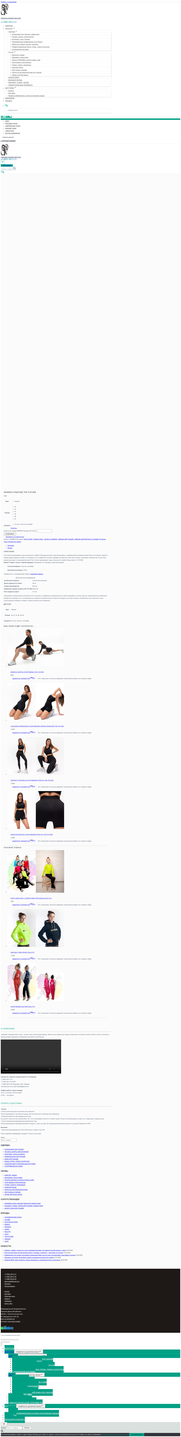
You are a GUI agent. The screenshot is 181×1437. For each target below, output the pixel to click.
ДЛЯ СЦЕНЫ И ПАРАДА (13, 1192)
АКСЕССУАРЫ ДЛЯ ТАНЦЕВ (14, 1208)
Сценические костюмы (20, 49)
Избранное (8, 1301)
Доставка (11, 93)
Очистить (14, 528)
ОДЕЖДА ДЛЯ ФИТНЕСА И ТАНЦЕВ (86, 539)
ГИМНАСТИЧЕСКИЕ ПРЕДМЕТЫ (20, 85)
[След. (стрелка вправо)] (7, 1342)
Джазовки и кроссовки (20, 57)
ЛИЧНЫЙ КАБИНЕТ (15, 1419)
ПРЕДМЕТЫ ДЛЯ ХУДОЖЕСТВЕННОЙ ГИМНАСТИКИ (23, 1203)
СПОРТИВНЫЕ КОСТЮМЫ (14, 1166)
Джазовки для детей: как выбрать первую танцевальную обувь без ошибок (29, 1257)
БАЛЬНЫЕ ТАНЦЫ (10, 128)
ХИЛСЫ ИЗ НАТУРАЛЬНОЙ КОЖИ (16, 1189)
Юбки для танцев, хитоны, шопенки (25, 44)
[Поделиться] (7, 1339)
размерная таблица (36, 574)
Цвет (7, 501)
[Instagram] (4, 117)
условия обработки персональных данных (115, 1434)
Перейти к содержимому (9, 2)
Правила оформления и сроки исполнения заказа (26, 95)
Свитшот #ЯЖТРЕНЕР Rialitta (22, 952)
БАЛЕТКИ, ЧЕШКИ (11, 1175)
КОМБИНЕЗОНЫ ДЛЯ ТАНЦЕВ (15, 1156)
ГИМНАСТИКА (9, 131)
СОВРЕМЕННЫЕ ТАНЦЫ (12, 126)
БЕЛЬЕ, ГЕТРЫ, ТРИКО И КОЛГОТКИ (17, 1161)
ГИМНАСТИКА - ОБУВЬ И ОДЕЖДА (45, 539)
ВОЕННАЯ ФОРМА (15, 80)
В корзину (10, 534)
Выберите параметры (21, 678)
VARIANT (8, 1239)
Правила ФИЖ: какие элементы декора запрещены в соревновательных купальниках (32, 1260)
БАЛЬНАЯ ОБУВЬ (11, 1187)
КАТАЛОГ (9, 1352)
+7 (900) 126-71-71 (10, 1274)
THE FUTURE (28, 539)
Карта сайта (8, 1303)
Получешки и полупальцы (21, 62)
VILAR (7, 1241)
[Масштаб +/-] (16, 1339)
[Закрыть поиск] (4, 1424)
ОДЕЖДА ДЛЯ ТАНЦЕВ (66, 539)
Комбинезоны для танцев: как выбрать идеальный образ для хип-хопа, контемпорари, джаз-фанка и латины (40, 1255)
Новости (7, 1299)
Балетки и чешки (18, 55)
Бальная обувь (17, 67)
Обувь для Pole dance (20, 75)
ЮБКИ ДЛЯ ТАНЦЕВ (11, 1159)
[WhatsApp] (2, 117)
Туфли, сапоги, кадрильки (21, 65)
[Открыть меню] (3, 162)
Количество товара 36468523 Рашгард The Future (20, 531)
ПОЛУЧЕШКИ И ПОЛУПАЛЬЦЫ (15, 1182)
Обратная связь (10, 1296)
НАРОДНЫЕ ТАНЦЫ (11, 123)
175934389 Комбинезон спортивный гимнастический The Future (37, 726)
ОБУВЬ (12, 1375)
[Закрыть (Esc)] (3, 1339)
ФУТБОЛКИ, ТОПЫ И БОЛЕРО (15, 1154)
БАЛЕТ (7, 121)
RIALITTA (8, 1231)
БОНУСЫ (9, 26)
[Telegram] (7, 117)
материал (7, 525)
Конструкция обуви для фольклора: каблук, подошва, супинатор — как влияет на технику (34, 1252)
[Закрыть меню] (1, 1344)
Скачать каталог (8, 137)
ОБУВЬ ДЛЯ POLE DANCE (13, 1194)
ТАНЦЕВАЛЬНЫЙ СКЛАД (13, 1217)
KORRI (7, 1229)
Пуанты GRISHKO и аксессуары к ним (26, 60)
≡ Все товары (7, 165)
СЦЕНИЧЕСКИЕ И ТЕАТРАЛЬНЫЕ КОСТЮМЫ (20, 1164)
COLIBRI (7, 1219)
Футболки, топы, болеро (21, 39)
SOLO (6, 1234)
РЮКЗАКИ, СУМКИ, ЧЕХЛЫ (18, 82)
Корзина (8, 101)
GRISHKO (8, 1227)
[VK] (10, 117)
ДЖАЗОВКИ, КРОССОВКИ (13, 1177)
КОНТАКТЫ (9, 98)
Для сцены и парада (19, 70)
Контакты (8, 1284)
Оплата (11, 90)
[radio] (23, 501)
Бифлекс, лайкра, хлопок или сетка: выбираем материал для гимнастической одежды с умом (35, 1250)
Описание (11, 545)
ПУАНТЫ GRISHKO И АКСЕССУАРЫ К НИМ (19, 1180)
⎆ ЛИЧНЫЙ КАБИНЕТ (8, 141)
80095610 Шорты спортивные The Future (27, 672)
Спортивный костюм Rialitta (23, 1006)
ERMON (7, 1224)
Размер (7, 513)
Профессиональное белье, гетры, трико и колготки (30, 47)
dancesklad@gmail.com (12, 1281)
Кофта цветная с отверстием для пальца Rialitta (31, 898)
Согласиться (136, 1434)
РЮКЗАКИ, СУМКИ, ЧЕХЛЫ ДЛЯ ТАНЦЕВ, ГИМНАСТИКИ (24, 1206)
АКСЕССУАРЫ (13, 77)
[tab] (58, 545)
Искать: (3, 1428)
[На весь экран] (12, 1339)
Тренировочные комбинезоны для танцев (27, 42)
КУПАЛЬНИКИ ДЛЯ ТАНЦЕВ (14, 1149)
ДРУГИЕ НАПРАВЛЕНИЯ (12, 133)
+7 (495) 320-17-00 (10, 1276)
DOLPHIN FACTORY (11, 1222)
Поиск (3, 1137)
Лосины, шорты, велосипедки (23, 37)
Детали (10, 548)
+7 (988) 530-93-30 (10, 1279)
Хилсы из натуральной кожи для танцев (26, 72)
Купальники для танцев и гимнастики (25, 34)
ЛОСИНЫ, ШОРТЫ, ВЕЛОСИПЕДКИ (17, 1152)
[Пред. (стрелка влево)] (3, 1342)
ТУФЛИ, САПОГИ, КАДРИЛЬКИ (15, 1185)
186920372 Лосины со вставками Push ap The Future (32, 780)
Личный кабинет (10, 1286)
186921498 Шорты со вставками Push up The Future (32, 834)
